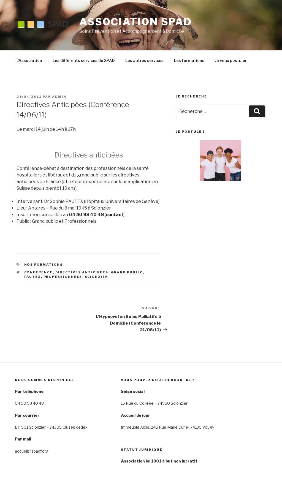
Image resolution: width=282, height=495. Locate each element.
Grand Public (127, 272)
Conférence (38, 272)
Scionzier (96, 277)
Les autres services (144, 60)
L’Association (29, 60)
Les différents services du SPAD (84, 60)
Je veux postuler (231, 60)
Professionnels (63, 277)
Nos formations (43, 264)
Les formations (189, 60)
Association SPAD (135, 22)
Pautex (32, 277)
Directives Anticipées (82, 272)
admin (59, 97)
